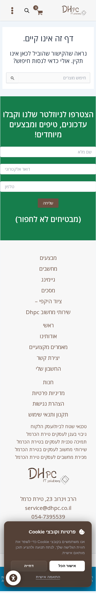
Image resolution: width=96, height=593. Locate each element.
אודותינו (48, 336)
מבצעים (48, 257)
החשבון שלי (48, 368)
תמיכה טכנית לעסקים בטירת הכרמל (52, 441)
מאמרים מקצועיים (48, 347)
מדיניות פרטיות (48, 393)
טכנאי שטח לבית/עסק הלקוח (59, 426)
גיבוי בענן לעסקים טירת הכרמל (56, 434)
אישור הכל (67, 566)
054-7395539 (48, 516)
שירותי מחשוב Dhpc (48, 312)
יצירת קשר (48, 357)
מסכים (48, 290)
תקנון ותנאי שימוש (48, 414)
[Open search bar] (27, 10)
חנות (48, 382)
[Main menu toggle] (12, 10)
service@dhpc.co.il (48, 507)
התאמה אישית (48, 577)
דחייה (29, 566)
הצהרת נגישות (48, 403)
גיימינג (48, 279)
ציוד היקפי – (48, 301)
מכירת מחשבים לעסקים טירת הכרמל (51, 457)
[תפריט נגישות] (13, 578)
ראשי (48, 325)
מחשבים (48, 268)
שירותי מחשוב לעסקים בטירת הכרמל (51, 449)
